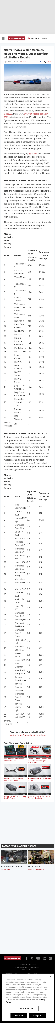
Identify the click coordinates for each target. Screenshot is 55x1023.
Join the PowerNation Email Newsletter (27, 735)
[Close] (50, 976)
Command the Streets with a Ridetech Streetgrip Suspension (39, 760)
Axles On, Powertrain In (36, 869)
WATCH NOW (38, 38)
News (23, 61)
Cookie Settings (27, 1008)
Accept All (37, 1016)
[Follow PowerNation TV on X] (32, 958)
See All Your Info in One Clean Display (14, 760)
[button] (3, 39)
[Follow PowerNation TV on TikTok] (50, 958)
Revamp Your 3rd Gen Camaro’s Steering (13, 779)
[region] (28, 997)
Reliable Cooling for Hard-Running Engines (39, 797)
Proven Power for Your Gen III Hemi (39, 779)
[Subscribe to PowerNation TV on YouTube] (38, 958)
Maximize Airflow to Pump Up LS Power (15, 797)
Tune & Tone (5, 869)
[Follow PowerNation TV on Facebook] (26, 958)
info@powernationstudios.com (27, 967)
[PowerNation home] (12, 959)
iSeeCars (8, 113)
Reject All (19, 1016)
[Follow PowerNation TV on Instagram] (44, 958)
